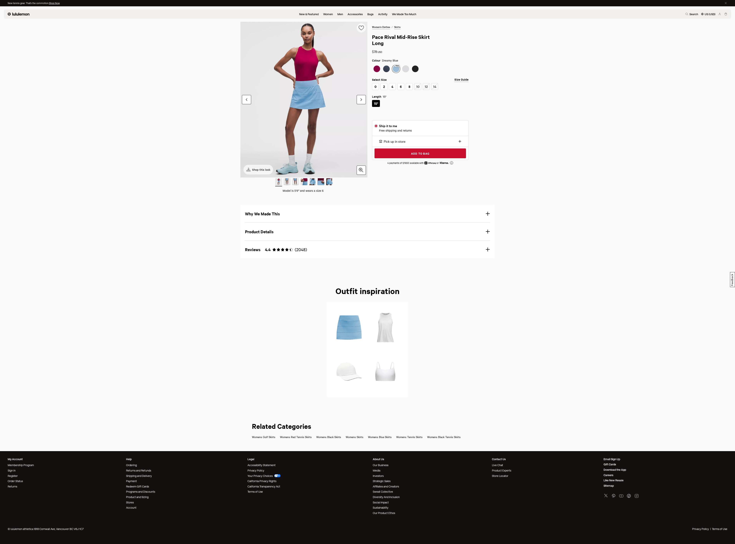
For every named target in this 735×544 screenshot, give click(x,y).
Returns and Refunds (138, 470)
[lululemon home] (18, 14)
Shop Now (54, 3)
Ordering (131, 465)
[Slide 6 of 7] (321, 182)
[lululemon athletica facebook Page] (629, 496)
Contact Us (499, 459)
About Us (378, 459)
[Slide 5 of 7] (312, 182)
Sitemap (609, 485)
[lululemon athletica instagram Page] (636, 496)
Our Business (380, 465)
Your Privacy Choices (260, 475)
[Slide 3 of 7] (295, 182)
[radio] (377, 69)
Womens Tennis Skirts (409, 437)
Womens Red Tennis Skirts (296, 437)
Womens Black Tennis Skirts (444, 437)
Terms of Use (255, 491)
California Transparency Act (263, 486)
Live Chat (497, 465)
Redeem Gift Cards (137, 486)
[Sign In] (720, 14)
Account (131, 507)
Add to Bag (420, 153)
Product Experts (501, 470)
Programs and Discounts (140, 491)
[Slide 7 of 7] (329, 182)
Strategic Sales (381, 481)
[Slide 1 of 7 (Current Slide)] (278, 182)
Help (129, 459)
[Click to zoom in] (361, 170)
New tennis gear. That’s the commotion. (28, 3)
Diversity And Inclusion (386, 497)
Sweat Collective (383, 491)
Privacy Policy (255, 470)
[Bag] (726, 14)
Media (376, 470)
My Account (15, 459)
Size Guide (461, 79)
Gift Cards (610, 464)
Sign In (12, 470)
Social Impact (381, 502)
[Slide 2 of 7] (287, 182)
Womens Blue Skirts (380, 437)
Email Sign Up (612, 459)
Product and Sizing (137, 497)
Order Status (15, 481)
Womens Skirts (354, 437)
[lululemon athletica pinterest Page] (613, 496)
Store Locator (500, 475)
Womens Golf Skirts (263, 437)
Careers (608, 475)
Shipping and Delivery (139, 475)
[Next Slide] (361, 99)
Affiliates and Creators (386, 486)
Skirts (397, 26)
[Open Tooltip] (451, 162)
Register (13, 475)
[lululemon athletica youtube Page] (621, 496)
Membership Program (21, 465)
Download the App (615, 469)
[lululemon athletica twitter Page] (606, 496)
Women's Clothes (381, 26)
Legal (250, 459)
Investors (378, 475)
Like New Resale (614, 480)
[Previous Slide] (246, 99)
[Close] (726, 3)
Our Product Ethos (384, 513)
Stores (130, 502)
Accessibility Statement (261, 465)
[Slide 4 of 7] (304, 182)
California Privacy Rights (261, 481)
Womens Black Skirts (328, 437)
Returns (12, 486)
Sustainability (380, 507)
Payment (131, 481)
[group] (303, 99)
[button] (420, 141)
